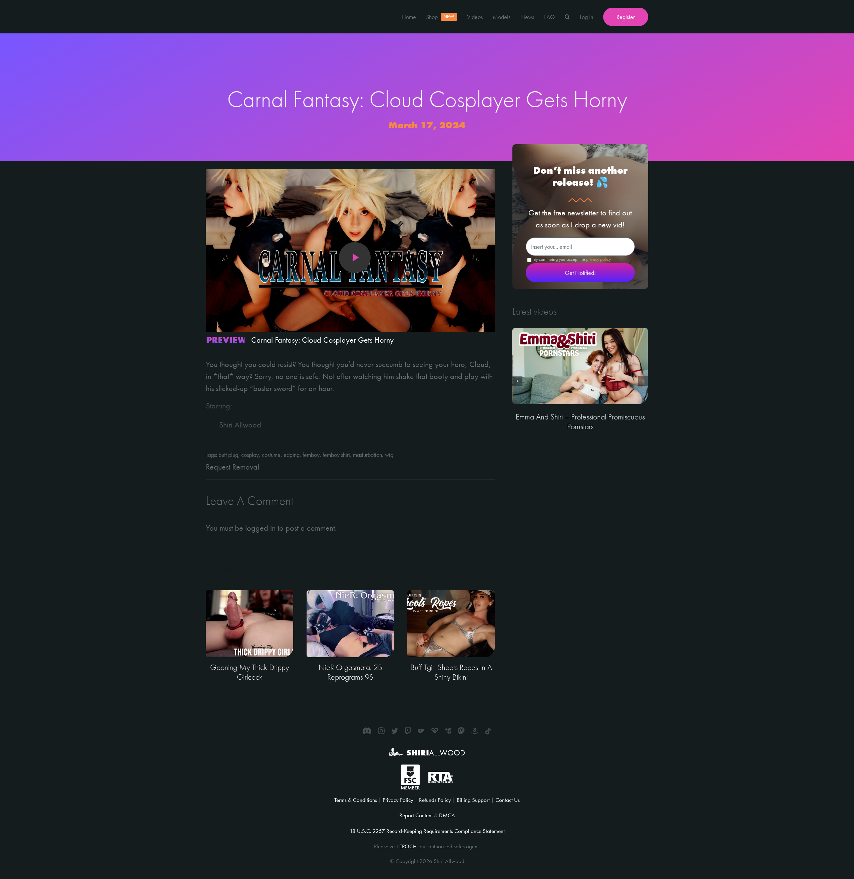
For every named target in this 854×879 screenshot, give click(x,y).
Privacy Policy (398, 800)
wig (389, 455)
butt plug (228, 455)
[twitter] (394, 730)
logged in (260, 528)
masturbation (367, 455)
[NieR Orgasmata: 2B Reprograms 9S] (350, 623)
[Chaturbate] (448, 730)
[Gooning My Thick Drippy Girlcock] (249, 623)
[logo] (231, 6)
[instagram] (381, 730)
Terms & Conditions (355, 800)
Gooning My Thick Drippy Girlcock (249, 672)
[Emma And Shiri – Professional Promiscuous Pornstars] (580, 366)
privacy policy (598, 259)
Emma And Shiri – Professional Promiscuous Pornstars (580, 421)
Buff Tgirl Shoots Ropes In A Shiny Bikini (451, 672)
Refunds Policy (435, 800)
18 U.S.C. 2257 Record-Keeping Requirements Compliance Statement (427, 831)
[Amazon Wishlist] (474, 730)
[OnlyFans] (421, 730)
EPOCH (408, 846)
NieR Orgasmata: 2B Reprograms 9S (350, 672)
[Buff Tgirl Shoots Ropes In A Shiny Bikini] (451, 623)
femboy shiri (336, 455)
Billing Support (473, 800)
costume (271, 455)
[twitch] (408, 730)
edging (292, 455)
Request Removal (232, 467)
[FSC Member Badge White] (410, 768)
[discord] (367, 730)
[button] (567, 17)
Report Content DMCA (427, 815)
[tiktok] (488, 731)
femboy (311, 455)
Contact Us (507, 800)
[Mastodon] (461, 730)
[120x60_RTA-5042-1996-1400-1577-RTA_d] (440, 774)
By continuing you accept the (571, 259)
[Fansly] (434, 730)
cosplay (250, 455)
